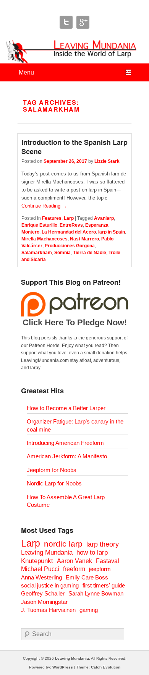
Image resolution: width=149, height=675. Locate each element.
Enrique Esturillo (39, 225)
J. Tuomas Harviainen (48, 610)
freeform (74, 569)
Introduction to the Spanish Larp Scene (74, 146)
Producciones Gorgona (70, 245)
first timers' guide (104, 585)
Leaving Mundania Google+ (82, 22)
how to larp (92, 552)
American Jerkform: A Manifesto (67, 456)
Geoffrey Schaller (43, 593)
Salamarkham (36, 252)
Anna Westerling (41, 577)
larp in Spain (111, 232)
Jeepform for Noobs (51, 470)
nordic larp (63, 543)
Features (52, 218)
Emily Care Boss (87, 577)
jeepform (100, 569)
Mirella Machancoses (44, 239)
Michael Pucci (40, 569)
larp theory (102, 544)
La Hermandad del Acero (69, 232)
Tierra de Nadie (89, 252)
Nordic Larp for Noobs (54, 483)
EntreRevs (71, 225)
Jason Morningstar (44, 602)
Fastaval (107, 561)
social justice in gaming (50, 585)
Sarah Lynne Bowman (95, 593)
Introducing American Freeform (65, 443)
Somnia (62, 252)
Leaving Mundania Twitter (66, 22)
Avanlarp (104, 218)
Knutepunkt (37, 561)
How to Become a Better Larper (66, 408)
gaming (88, 610)
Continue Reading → (44, 206)
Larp (69, 218)
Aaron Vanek (74, 561)
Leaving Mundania (47, 552)
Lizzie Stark (107, 161)
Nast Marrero (84, 239)
